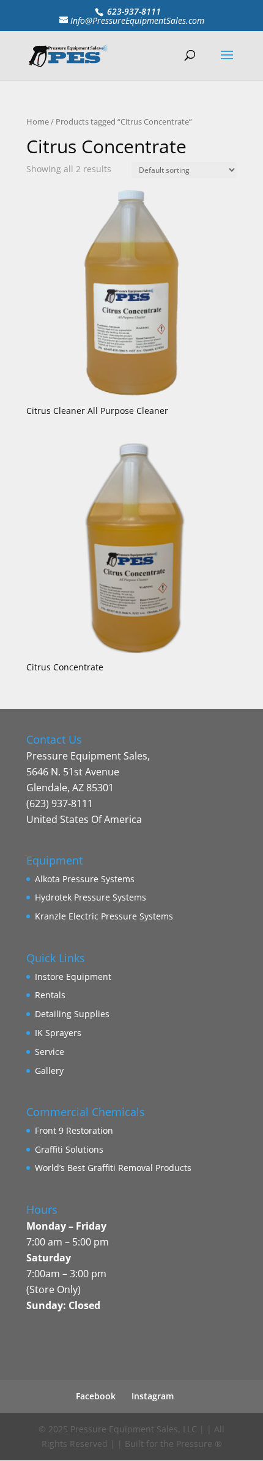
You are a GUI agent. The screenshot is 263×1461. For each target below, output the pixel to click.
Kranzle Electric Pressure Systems (104, 916)
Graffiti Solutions (69, 1149)
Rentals (50, 995)
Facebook (96, 1396)
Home (37, 121)
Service (49, 1051)
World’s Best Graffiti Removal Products (113, 1167)
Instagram (153, 1396)
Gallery (49, 1070)
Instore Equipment (73, 976)
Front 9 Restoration (74, 1130)
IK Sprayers (58, 1033)
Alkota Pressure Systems (85, 879)
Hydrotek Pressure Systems (90, 897)
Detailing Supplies (72, 1014)
